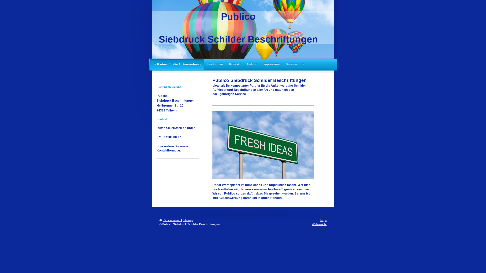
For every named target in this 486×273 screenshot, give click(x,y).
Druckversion (172, 220)
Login (323, 220)
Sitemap (188, 220)
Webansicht (319, 224)
